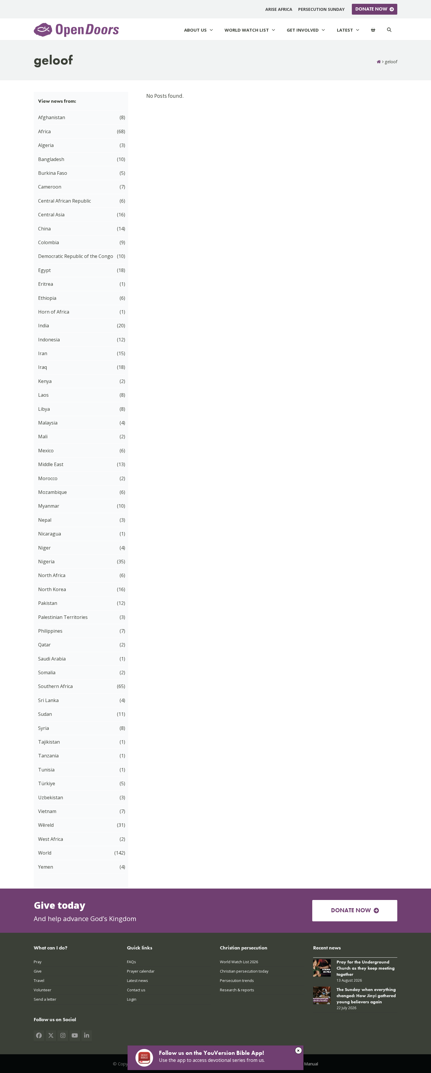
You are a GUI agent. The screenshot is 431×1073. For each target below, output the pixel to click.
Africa (44, 131)
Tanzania (48, 755)
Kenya (45, 381)
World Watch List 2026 (239, 961)
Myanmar (48, 506)
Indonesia (49, 339)
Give (38, 971)
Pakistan (47, 603)
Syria (43, 728)
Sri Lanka (48, 700)
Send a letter (45, 999)
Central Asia (51, 214)
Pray (37, 961)
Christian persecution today (244, 971)
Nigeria (46, 561)
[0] (373, 30)
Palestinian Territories (63, 617)
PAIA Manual (306, 1064)
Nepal (44, 520)
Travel (39, 980)
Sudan (45, 714)
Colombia (48, 242)
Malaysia (47, 423)
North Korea (52, 589)
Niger (44, 548)
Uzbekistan (50, 797)
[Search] (389, 30)
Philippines (50, 631)
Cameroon (49, 187)
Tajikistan (49, 742)
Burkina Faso (52, 173)
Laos (43, 395)
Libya (44, 409)
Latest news (137, 980)
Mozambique (52, 492)
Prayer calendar (141, 971)
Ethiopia (47, 298)
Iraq (42, 367)
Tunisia (46, 769)
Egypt (44, 270)
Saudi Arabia (52, 659)
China (44, 228)
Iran (42, 353)
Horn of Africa (53, 312)
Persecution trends (237, 980)
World (44, 853)
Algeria (46, 145)
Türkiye (46, 783)
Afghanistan (51, 117)
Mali (42, 436)
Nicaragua (49, 533)
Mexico (46, 450)
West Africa (50, 839)
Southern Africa (55, 686)
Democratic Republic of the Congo (75, 256)
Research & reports (237, 989)
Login (131, 999)
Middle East (50, 464)
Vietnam (47, 811)
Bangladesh (51, 159)
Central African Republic (64, 201)
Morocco (47, 478)
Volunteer (42, 989)
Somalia (46, 672)
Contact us (136, 989)
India (43, 325)
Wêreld (46, 825)
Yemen (45, 867)
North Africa (51, 575)
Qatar (44, 644)
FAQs (131, 961)
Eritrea (45, 284)
